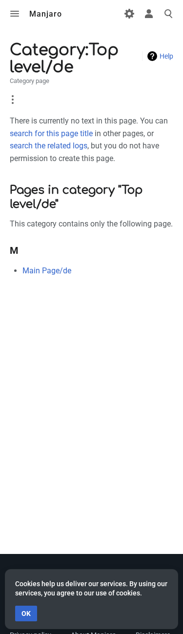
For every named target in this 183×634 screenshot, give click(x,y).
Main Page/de (46, 270)
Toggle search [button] (168, 13)
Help (166, 56)
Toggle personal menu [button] (149, 13)
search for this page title (51, 133)
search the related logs (48, 145)
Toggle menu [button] (14, 13)
